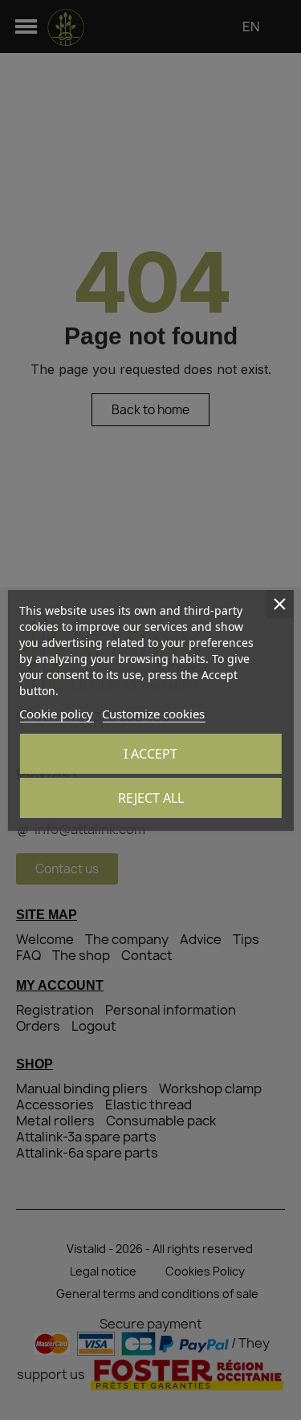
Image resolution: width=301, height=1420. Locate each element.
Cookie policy (56, 714)
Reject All (151, 798)
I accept (150, 754)
